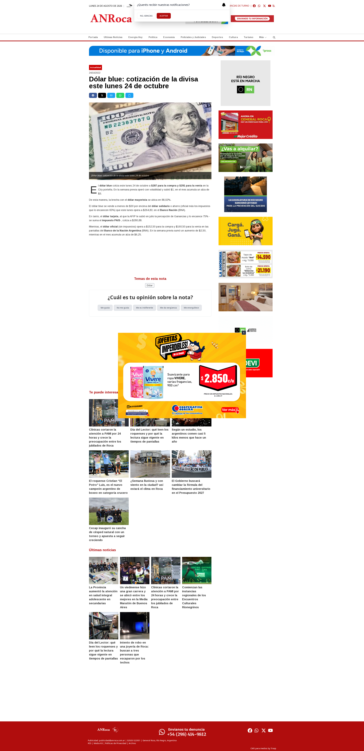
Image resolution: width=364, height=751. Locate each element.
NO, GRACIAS (146, 15)
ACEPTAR (164, 15)
